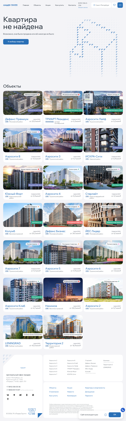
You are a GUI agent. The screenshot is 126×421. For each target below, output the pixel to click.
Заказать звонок (83, 7)
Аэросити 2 (53, 360)
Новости (70, 392)
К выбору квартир (16, 41)
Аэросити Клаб (72, 363)
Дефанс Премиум (91, 366)
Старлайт (88, 360)
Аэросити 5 (53, 369)
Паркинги (89, 396)
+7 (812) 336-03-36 (13, 387)
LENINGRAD (107, 367)
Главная (26, 5)
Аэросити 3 (53, 363)
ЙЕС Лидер (89, 369)
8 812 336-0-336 (82, 4)
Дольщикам (89, 392)
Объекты (37, 5)
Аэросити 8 (71, 360)
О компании (54, 392)
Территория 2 (108, 364)
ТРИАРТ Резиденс (73, 369)
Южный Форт (71, 371)
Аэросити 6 (53, 371)
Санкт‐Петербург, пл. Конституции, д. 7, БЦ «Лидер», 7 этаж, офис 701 (16, 379)
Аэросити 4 (53, 366)
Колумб (90, 372)
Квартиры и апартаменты (93, 388)
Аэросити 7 (53, 374)
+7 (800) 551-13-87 (19, 390)
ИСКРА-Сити (71, 374)
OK (114, 414)
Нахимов (108, 361)
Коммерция (71, 396)
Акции (47, 5)
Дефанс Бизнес (90, 363)
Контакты (72, 5)
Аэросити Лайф (72, 366)
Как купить (59, 5)
